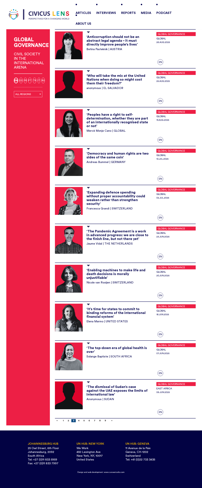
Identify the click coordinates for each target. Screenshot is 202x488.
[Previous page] (57, 420)
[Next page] (111, 420)
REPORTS (128, 13)
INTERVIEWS (106, 13)
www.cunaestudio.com (114, 472)
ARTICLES (83, 13)
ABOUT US (83, 23)
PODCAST (164, 13)
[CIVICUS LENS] (39, 14)
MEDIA (146, 13)
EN (160, 62)
